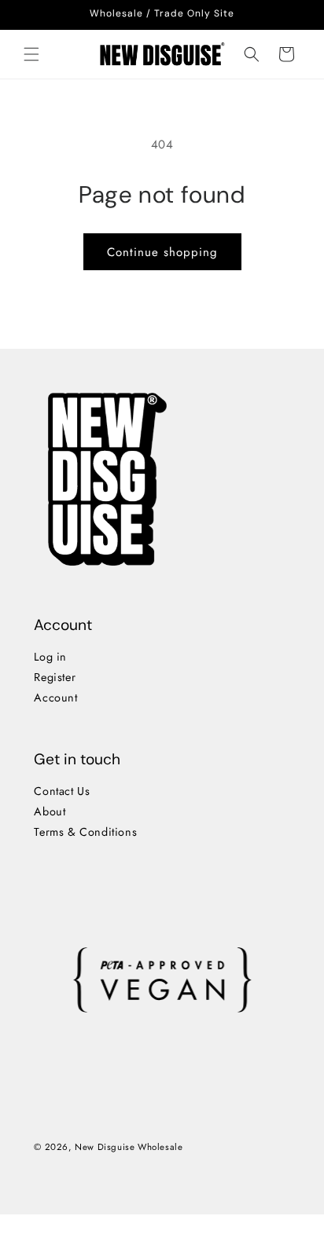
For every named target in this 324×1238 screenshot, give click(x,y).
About (49, 811)
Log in (50, 657)
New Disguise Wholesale (128, 1147)
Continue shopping (162, 252)
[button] (31, 54)
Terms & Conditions (85, 832)
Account (55, 697)
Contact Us (62, 791)
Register (54, 677)
